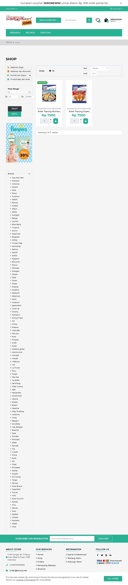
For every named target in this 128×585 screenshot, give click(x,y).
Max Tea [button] (15, 377)
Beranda (15, 33)
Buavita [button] (15, 430)
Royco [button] (15, 265)
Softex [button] (15, 240)
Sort (85, 68)
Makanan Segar (17, 67)
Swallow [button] (15, 290)
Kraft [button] (14, 343)
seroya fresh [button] (17, 318)
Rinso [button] (14, 193)
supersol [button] (16, 302)
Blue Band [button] (16, 224)
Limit (85, 73)
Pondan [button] (15, 436)
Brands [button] (11, 174)
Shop (40, 558)
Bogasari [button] (16, 237)
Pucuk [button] (15, 492)
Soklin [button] (14, 256)
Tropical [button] (15, 227)
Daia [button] (14, 190)
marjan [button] (15, 358)
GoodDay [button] (16, 424)
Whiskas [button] (15, 268)
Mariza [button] (15, 508)
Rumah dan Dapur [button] (18, 75)
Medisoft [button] (16, 293)
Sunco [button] (15, 231)
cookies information (26, 580)
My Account (115, 9)
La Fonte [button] (16, 368)
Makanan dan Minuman (20, 71)
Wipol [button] (14, 209)
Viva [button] (14, 505)
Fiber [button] (14, 464)
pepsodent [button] (16, 305)
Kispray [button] (15, 287)
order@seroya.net (18, 570)
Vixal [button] (14, 527)
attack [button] (15, 402)
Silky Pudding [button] (18, 411)
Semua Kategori (47, 20)
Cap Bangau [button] (17, 427)
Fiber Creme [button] (17, 386)
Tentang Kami (74, 558)
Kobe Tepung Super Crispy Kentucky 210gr (79, 111)
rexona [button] (15, 399)
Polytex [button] (15, 340)
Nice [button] (14, 511)
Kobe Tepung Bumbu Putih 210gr (49, 111)
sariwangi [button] (16, 383)
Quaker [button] (15, 514)
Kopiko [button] (15, 474)
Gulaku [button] (15, 206)
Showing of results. (48, 132)
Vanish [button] (15, 252)
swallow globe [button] (18, 349)
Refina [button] (15, 249)
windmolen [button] (17, 396)
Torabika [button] (16, 380)
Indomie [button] (15, 184)
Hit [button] (13, 321)
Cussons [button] (15, 196)
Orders (41, 562)
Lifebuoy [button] (16, 361)
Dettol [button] (15, 199)
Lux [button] (13, 365)
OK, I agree (113, 578)
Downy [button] (15, 312)
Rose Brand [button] (17, 486)
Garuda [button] (15, 446)
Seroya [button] (15, 203)
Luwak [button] (15, 452)
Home (9, 42)
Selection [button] (16, 296)
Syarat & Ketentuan (77, 554)
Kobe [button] (14, 346)
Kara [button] (14, 337)
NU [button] (13, 461)
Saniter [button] (15, 502)
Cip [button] (13, 449)
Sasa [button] (14, 433)
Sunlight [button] (15, 215)
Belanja (30, 33)
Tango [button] (15, 480)
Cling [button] (14, 418)
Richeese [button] (16, 467)
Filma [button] (14, 324)
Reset (15, 109)
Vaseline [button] (15, 408)
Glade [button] (14, 524)
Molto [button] (14, 212)
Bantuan (45, 33)
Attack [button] (15, 187)
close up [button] (15, 309)
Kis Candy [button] (16, 477)
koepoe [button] (15, 327)
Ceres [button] (14, 280)
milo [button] (14, 495)
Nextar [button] (15, 471)
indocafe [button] (16, 330)
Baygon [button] (15, 421)
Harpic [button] (15, 274)
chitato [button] (15, 517)
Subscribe (103, 539)
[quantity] (51, 119)
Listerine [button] (16, 414)
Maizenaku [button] (16, 393)
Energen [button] (15, 271)
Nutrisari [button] (16, 439)
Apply (14, 114)
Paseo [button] (14, 284)
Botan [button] (14, 405)
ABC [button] (14, 390)
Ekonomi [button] (16, 262)
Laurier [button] (15, 221)
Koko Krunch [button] (18, 499)
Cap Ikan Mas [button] (18, 178)
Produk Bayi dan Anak (20, 79)
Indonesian (10, 9)
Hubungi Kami (75, 562)
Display (41, 71)
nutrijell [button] (15, 355)
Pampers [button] (16, 315)
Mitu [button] (14, 371)
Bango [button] (15, 218)
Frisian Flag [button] (17, 243)
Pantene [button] (15, 181)
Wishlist (42, 569)
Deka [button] (14, 443)
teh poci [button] (15, 333)
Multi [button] (14, 299)
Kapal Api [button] (16, 234)
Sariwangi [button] (16, 246)
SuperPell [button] (16, 489)
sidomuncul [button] (17, 352)
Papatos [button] (15, 259)
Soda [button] (14, 458)
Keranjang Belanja (47, 565)
